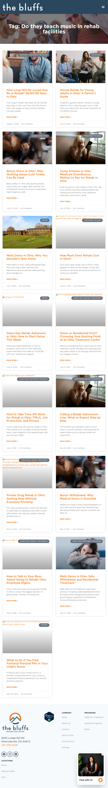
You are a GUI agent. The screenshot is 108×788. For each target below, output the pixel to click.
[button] (103, 7)
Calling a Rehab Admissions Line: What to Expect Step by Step (80, 417)
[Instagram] (10, 754)
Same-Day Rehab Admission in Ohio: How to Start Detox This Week (26, 336)
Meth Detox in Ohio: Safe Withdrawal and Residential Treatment (79, 579)
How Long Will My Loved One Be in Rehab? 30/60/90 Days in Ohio (27, 93)
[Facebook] (4, 754)
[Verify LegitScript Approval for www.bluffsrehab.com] (49, 721)
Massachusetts (8, 771)
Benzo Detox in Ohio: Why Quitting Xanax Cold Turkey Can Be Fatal (26, 174)
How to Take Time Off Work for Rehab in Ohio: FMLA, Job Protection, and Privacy (27, 417)
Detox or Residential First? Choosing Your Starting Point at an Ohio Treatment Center (80, 336)
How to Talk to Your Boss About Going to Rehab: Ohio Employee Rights (26, 579)
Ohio (3, 777)
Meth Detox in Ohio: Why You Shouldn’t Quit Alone (27, 257)
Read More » (12, 117)
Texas (3, 765)
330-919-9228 (9, 745)
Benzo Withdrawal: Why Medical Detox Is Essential (78, 497)
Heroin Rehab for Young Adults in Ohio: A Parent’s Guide (78, 93)
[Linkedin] (15, 754)
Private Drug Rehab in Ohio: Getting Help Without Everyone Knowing (26, 498)
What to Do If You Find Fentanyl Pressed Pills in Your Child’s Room (27, 663)
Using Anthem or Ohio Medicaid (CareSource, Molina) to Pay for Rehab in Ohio (79, 176)
